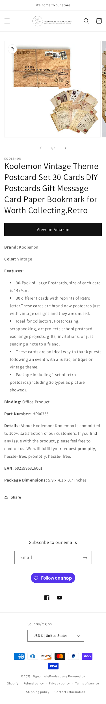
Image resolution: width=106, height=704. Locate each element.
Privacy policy (59, 683)
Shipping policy (37, 692)
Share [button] (16, 497)
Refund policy (34, 683)
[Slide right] (65, 148)
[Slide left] (40, 148)
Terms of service (87, 683)
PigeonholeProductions (50, 676)
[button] (7, 21)
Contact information (70, 692)
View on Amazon (53, 229)
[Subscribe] (85, 557)
